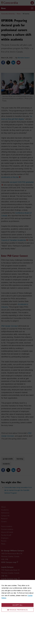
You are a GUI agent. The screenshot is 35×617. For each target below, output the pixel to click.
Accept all (17, 605)
